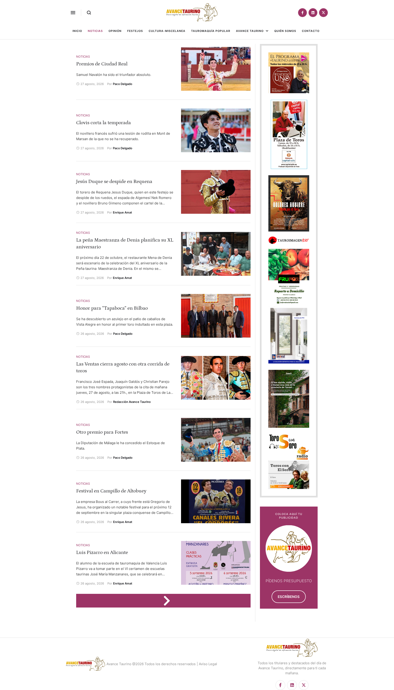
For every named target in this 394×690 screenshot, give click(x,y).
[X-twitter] (323, 12)
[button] (73, 12)
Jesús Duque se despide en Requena (114, 181)
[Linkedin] (312, 12)
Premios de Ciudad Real (101, 64)
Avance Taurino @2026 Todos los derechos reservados (151, 664)
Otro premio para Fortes (102, 432)
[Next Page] (169, 601)
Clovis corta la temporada (103, 123)
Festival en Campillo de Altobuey (111, 491)
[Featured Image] (216, 69)
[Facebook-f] (302, 12)
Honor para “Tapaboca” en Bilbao (112, 308)
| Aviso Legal (207, 664)
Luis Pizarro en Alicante (102, 552)
